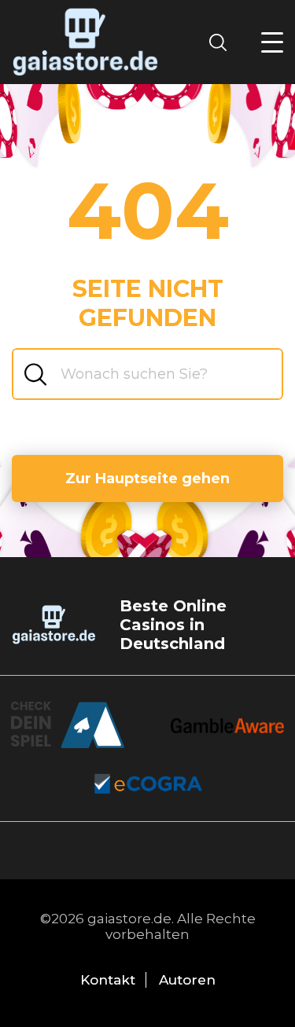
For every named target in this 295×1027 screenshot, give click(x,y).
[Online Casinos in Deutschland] (85, 42)
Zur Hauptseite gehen (147, 478)
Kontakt (107, 980)
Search (223, 42)
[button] (272, 42)
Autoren (187, 980)
